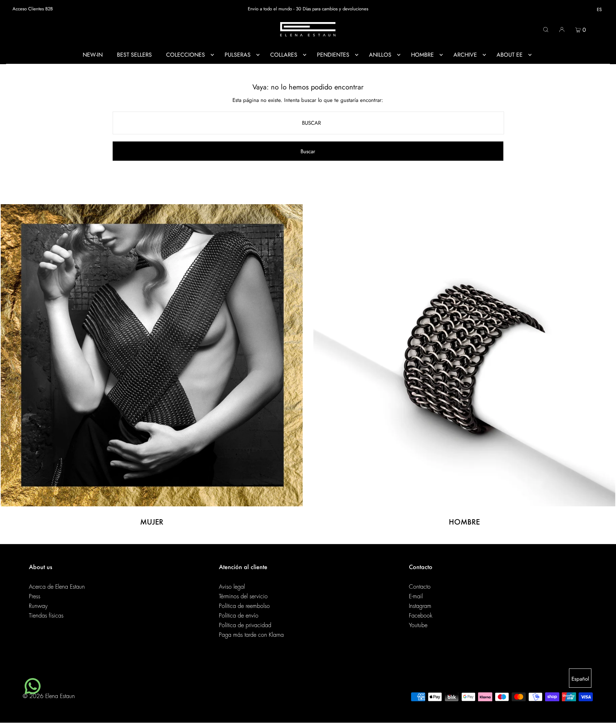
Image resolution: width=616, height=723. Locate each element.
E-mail (416, 596)
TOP (603, 713)
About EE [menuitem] (510, 55)
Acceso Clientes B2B (32, 8)
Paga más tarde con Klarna (251, 635)
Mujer (151, 521)
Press (34, 596)
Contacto (420, 587)
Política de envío (238, 616)
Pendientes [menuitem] (333, 55)
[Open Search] (545, 29)
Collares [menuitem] (283, 55)
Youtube (418, 625)
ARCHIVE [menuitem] (465, 55)
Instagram (420, 606)
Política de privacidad (245, 625)
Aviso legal (232, 587)
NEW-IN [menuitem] (93, 55)
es (599, 9)
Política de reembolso (244, 606)
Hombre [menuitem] (422, 55)
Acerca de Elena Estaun (57, 587)
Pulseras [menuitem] (238, 55)
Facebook (420, 616)
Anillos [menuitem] (380, 55)
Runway (38, 606)
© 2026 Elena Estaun (49, 696)
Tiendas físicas (46, 616)
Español (580, 679)
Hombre (464, 521)
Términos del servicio (243, 596)
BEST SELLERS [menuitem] (134, 55)
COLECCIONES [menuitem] (185, 55)
